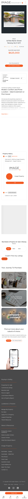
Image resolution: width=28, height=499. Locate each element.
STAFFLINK (21, 484)
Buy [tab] (9, 248)
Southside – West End (7, 454)
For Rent (3, 412)
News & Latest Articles (7, 435)
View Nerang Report (16, 340)
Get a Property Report (7, 398)
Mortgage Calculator (15, 78)
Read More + (5, 114)
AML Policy (10, 484)
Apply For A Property (7, 414)
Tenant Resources (6, 419)
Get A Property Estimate (14, 65)
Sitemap (16, 484)
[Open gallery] (14, 19)
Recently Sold (5, 390)
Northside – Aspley (6, 451)
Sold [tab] (19, 248)
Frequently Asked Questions (6, 432)
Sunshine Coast (5, 462)
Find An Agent (5, 393)
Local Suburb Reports (7, 395)
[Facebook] (9, 488)
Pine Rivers (4, 456)
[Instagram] (13, 488)
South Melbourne (6, 464)
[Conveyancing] (14, 298)
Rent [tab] (14, 248)
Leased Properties (6, 417)
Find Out (9, 340)
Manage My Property (7, 409)
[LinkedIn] (17, 488)
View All (4, 258)
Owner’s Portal (5, 437)
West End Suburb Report (8, 440)
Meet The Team (5, 467)
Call (15, 182)
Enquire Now (14, 493)
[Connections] (14, 316)
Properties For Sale (6, 385)
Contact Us (4, 469)
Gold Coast (4, 459)
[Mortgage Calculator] (14, 280)
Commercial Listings (6, 387)
